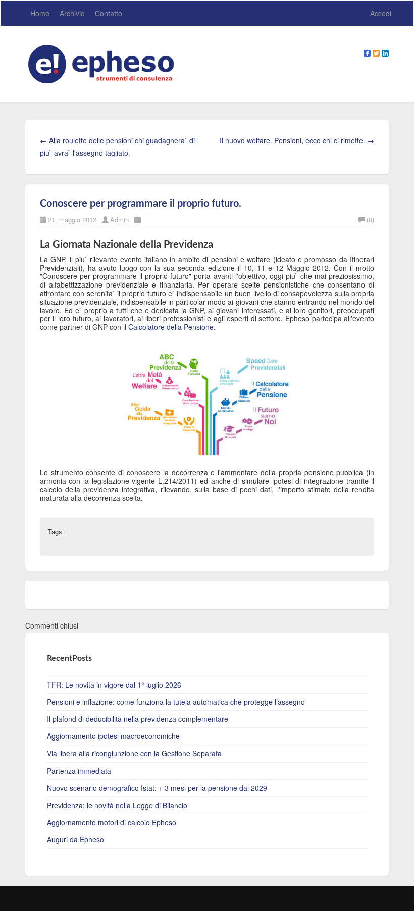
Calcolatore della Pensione (171, 327)
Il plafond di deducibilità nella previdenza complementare (137, 719)
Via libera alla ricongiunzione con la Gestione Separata (134, 753)
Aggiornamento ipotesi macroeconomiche (113, 736)
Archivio (72, 13)
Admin (119, 219)
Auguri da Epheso (75, 839)
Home (39, 13)
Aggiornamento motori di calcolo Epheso (111, 822)
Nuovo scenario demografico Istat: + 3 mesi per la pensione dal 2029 (157, 788)
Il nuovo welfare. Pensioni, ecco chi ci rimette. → (297, 140)
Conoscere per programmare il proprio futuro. (140, 204)
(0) (370, 219)
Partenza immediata (79, 771)
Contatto (108, 13)
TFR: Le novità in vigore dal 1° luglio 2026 (114, 684)
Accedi (380, 13)
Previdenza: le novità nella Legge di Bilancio (117, 805)
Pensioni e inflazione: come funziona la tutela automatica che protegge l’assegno (176, 702)
